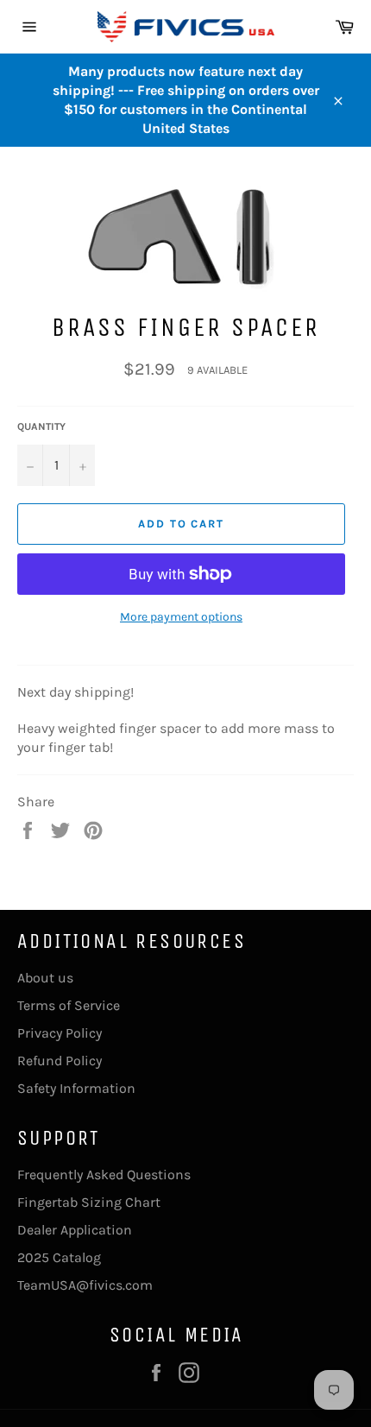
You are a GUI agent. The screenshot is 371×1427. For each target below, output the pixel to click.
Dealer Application (74, 1230)
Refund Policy (59, 1060)
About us (45, 977)
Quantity (41, 426)
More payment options (181, 616)
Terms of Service (68, 1005)
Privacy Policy (59, 1033)
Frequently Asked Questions (104, 1174)
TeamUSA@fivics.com (85, 1285)
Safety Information (76, 1088)
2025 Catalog (59, 1257)
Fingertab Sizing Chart (88, 1202)
